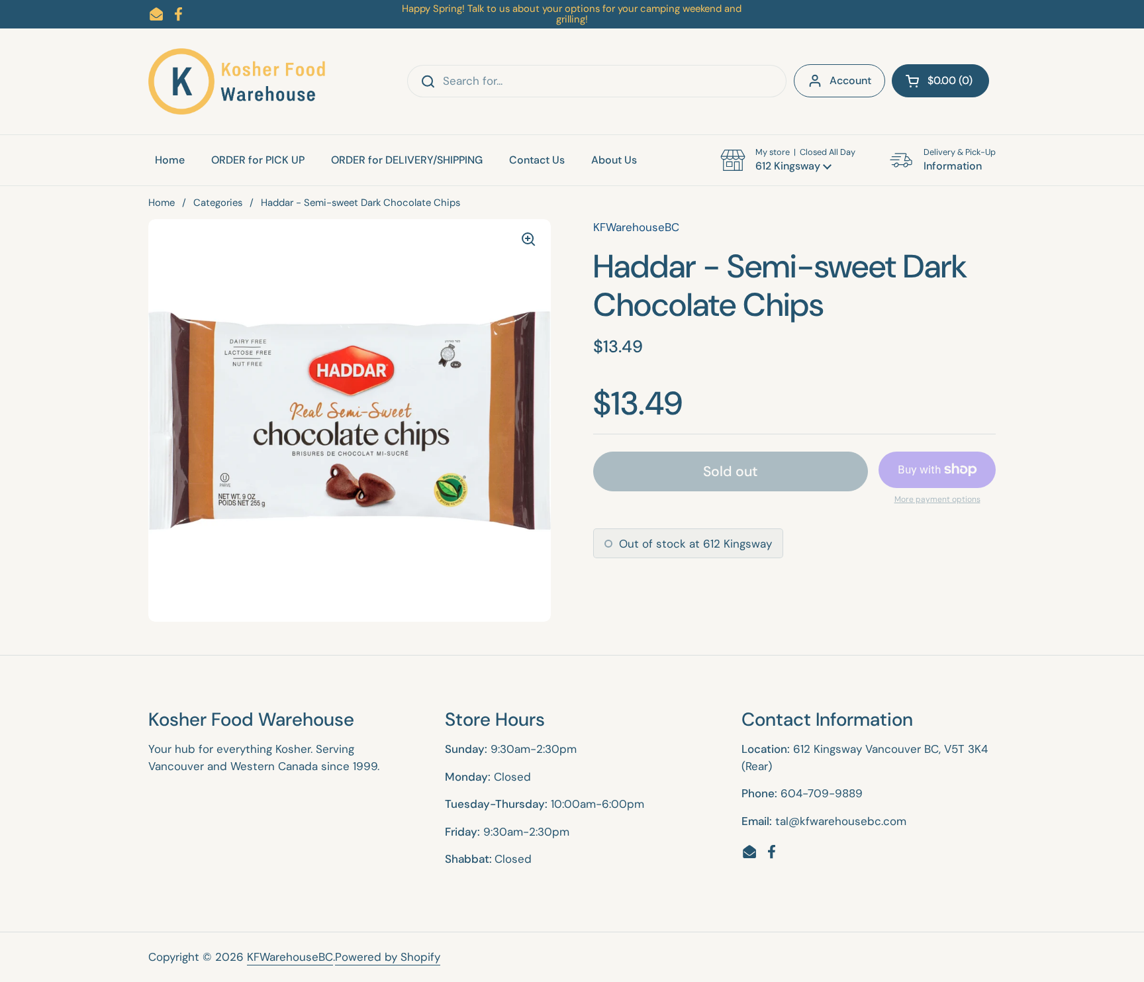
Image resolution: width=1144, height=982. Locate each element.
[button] (940, 80)
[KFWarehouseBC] (237, 81)
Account (850, 80)
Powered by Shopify (387, 957)
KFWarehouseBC (290, 957)
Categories (217, 202)
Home (161, 202)
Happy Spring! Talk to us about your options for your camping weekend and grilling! (571, 14)
